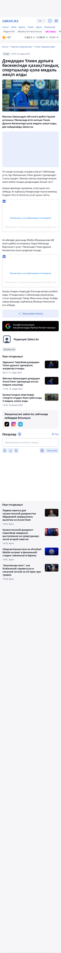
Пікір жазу (52, 450)
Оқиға (31, 27)
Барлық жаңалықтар (21, 46)
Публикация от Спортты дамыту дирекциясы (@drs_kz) (30, 227)
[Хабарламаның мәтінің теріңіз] (30, 442)
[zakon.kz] (10, 20)
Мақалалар (49, 27)
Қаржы (22, 27)
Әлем (13, 27)
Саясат (5, 27)
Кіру (57, 434)
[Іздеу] (49, 20)
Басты (5, 46)
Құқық (39, 27)
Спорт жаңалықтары (45, 46)
